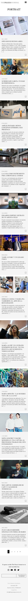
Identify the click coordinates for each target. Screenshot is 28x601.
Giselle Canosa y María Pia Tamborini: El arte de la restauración (13, 301)
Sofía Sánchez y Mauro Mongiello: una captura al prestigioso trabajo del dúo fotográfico (14, 441)
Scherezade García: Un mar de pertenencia (13, 82)
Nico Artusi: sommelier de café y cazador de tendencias (13, 487)
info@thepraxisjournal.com (14, 592)
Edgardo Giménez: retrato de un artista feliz (13, 216)
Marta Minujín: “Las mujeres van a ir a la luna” (14, 395)
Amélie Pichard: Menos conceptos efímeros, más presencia (12, 128)
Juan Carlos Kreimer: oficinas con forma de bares (14, 531)
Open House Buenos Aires (12, 41)
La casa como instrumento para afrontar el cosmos (13, 175)
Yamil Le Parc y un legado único (13, 258)
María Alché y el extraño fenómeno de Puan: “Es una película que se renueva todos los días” (13, 348)
